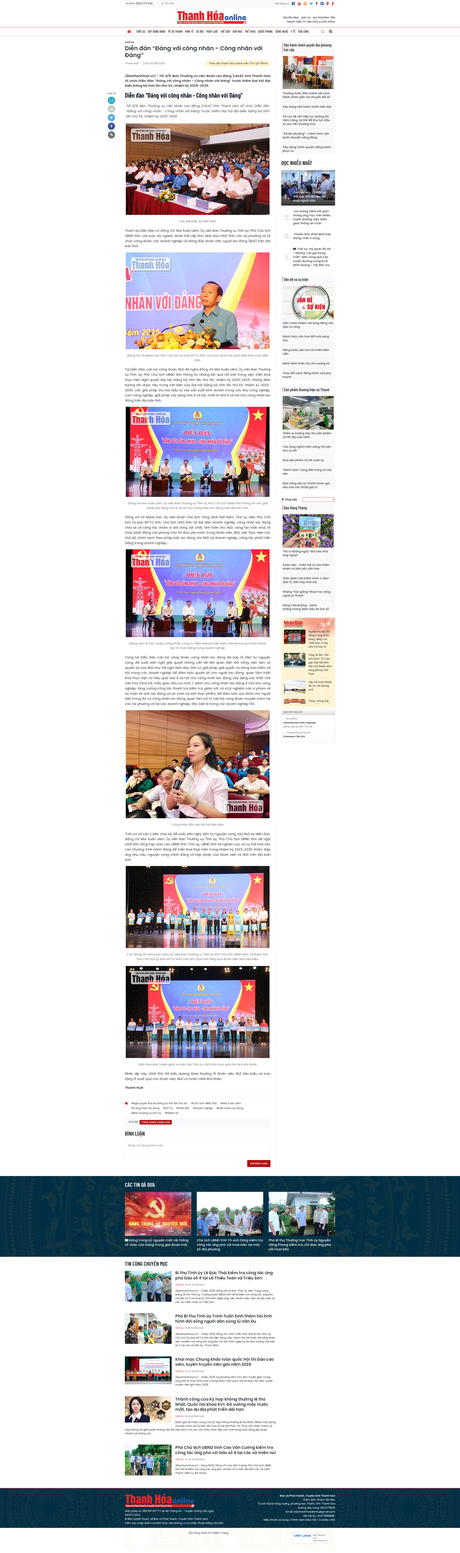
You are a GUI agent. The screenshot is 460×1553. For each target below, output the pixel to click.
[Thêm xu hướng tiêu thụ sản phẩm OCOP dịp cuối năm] (308, 413)
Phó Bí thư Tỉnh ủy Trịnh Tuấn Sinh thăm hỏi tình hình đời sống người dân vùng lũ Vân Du (223, 1319)
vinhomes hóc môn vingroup (299, 722)
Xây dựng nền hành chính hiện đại (307, 107)
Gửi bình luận (259, 1163)
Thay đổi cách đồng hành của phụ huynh (307, 375)
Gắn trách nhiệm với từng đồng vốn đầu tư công (308, 325)
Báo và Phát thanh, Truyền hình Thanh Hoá (160, 1500)
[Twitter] (311, 3)
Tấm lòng (303, 31)
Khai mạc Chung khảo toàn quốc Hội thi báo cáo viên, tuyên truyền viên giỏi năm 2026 (224, 1362)
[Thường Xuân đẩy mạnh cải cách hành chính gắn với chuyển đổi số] (308, 73)
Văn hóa (237, 31)
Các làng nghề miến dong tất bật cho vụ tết (307, 448)
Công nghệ (281, 31)
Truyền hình (291, 17)
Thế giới (225, 31)
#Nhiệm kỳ (171, 1113)
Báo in (306, 17)
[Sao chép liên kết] (111, 134)
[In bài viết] (111, 109)
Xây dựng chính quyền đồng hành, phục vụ (307, 149)
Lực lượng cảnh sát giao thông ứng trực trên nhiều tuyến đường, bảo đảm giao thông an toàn (311, 217)
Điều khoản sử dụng (276, 1520)
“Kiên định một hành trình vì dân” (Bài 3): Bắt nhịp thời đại (306, 580)
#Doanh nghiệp (203, 1108)
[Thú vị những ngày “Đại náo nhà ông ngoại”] (308, 531)
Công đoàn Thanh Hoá (155, 1122)
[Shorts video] (332, 3)
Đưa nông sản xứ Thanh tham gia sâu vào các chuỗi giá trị (306, 485)
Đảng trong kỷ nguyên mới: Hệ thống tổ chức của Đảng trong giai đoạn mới (156, 1242)
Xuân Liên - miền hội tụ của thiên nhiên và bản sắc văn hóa (306, 567)
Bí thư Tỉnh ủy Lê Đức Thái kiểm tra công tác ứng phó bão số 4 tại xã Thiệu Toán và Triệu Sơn (224, 1275)
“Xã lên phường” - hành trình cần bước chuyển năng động (306, 135)
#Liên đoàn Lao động (229, 1108)
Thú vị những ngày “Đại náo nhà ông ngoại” (305, 553)
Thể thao (250, 31)
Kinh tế (189, 31)
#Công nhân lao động (145, 1108)
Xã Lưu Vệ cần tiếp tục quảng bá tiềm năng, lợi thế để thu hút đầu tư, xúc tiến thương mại (306, 120)
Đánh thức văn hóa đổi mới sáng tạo (306, 338)
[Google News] (305, 3)
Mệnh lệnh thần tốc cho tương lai (306, 363)
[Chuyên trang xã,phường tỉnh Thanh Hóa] (327, 3)
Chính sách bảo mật (304, 1520)
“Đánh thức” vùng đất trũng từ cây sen (307, 472)
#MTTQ (168, 1108)
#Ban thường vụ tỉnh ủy (146, 1113)
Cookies (324, 1520)
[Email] (111, 100)
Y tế (293, 31)
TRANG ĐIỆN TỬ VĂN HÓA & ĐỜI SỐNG (310, 22)
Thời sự (140, 31)
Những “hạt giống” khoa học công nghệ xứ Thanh (306, 593)
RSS (333, 1520)
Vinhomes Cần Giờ (294, 736)
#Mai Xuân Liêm (230, 1103)
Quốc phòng (265, 31)
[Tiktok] (317, 3)
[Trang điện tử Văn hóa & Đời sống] (322, 3)
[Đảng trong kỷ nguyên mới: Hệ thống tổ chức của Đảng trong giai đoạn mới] (158, 1213)
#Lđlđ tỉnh (182, 1108)
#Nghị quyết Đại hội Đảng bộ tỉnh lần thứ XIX (159, 1103)
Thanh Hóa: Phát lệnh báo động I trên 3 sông (312, 236)
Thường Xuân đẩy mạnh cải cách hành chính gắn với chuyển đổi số (306, 95)
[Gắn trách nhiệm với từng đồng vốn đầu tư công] (308, 302)
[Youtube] (299, 3)
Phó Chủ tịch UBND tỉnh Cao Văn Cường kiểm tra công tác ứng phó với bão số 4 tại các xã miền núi (225, 1450)
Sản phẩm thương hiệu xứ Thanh (306, 389)
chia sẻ (111, 93)
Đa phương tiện (324, 17)
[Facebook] (293, 3)
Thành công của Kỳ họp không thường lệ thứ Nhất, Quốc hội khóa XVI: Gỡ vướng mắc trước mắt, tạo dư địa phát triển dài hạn (221, 1404)
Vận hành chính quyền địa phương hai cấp (307, 47)
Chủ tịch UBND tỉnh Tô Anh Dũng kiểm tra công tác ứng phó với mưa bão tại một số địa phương (230, 1244)
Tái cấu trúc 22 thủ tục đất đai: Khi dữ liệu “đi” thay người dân (309, 197)
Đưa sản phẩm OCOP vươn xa (303, 460)
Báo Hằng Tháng (295, 507)
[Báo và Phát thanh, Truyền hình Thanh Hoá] (212, 17)
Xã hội (200, 31)
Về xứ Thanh (175, 31)
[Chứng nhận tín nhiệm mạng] (208, 1533)
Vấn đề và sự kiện (296, 279)
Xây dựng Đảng (156, 31)
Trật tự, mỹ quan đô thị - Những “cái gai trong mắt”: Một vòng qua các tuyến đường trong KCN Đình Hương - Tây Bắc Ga (312, 257)
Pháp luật (212, 31)
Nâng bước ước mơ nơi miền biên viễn (306, 352)
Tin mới (169, 3)
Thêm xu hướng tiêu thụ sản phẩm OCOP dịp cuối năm (307, 435)
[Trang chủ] (129, 31)
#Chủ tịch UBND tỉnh (204, 1103)
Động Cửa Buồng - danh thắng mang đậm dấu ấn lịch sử (306, 607)
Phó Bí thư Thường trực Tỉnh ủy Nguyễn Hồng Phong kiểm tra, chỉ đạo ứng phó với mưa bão (300, 1244)
